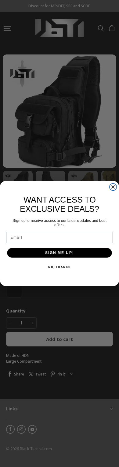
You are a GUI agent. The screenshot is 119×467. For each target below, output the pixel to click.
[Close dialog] (113, 186)
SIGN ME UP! (59, 253)
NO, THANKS (59, 267)
